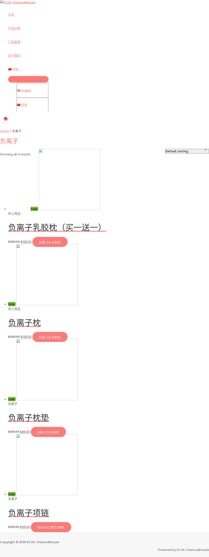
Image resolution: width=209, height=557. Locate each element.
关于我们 (14, 55)
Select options (51, 527)
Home (4, 131)
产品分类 (14, 28)
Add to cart (50, 242)
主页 (11, 14)
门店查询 (14, 42)
